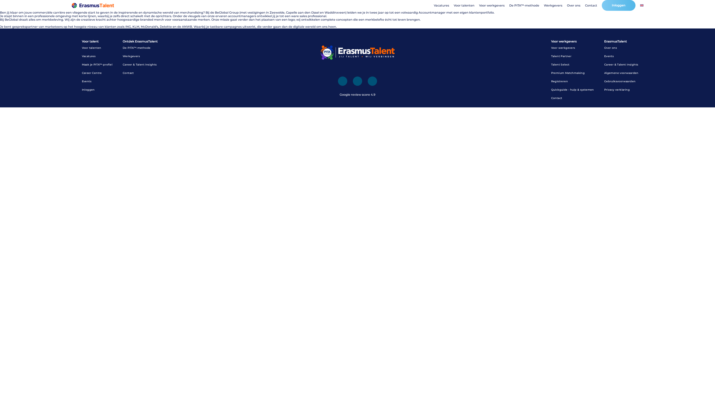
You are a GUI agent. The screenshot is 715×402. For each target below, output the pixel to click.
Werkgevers (553, 5)
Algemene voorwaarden (621, 73)
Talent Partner (561, 56)
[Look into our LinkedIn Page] (342, 81)
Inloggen (618, 5)
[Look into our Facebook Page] (357, 81)
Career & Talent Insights (140, 64)
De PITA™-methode (524, 5)
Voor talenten (464, 5)
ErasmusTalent (615, 41)
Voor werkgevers (492, 5)
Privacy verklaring (617, 89)
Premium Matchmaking (568, 73)
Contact (591, 5)
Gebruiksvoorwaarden (620, 81)
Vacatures (441, 5)
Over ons (573, 5)
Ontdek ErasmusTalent (140, 41)
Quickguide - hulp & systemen (572, 89)
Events (86, 81)
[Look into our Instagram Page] (372, 81)
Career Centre (92, 73)
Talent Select (560, 64)
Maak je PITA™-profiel (97, 64)
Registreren (559, 81)
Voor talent (90, 41)
